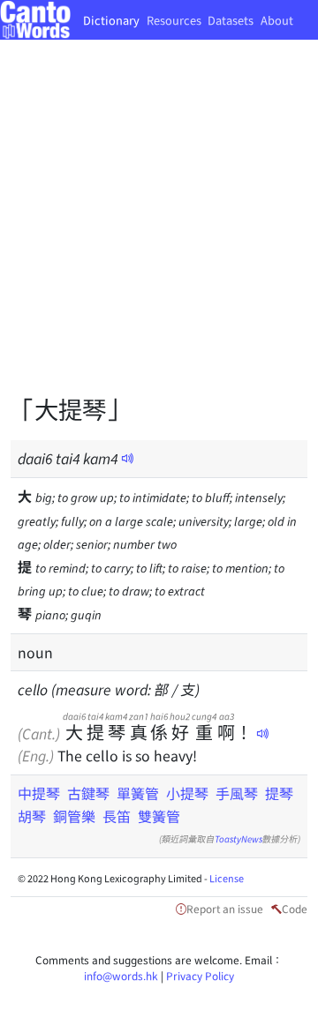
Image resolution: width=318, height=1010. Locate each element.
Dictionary (111, 19)
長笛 (116, 816)
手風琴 (237, 793)
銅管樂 (74, 816)
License (226, 878)
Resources (174, 19)
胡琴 (32, 816)
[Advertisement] (159, 229)
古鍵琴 (88, 793)
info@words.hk (121, 975)
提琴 (279, 793)
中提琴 (39, 793)
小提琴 (187, 793)
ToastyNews (238, 838)
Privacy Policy (200, 975)
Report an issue (224, 908)
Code (294, 908)
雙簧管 (159, 816)
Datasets (231, 19)
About (277, 19)
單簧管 (138, 793)
